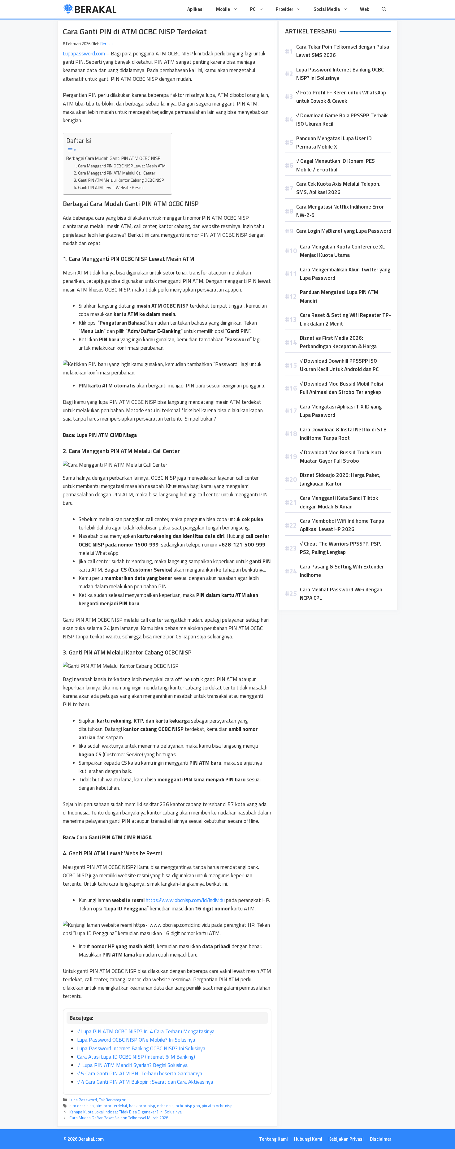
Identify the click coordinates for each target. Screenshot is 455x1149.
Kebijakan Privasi (346, 1139)
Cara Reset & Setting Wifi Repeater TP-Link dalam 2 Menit (345, 319)
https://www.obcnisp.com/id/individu (185, 900)
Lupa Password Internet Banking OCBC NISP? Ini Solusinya (340, 74)
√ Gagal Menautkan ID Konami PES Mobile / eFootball (335, 165)
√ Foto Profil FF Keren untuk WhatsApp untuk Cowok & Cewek (341, 97)
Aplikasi (195, 9)
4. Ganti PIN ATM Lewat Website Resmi (109, 187)
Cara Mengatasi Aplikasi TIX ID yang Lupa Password (341, 411)
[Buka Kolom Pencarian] (383, 9)
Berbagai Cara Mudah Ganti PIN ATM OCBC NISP (113, 158)
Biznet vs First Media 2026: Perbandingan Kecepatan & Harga (338, 342)
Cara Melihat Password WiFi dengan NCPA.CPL (341, 593)
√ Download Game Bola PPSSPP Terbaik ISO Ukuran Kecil (342, 119)
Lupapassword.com (84, 54)
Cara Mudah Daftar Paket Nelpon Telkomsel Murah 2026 (118, 1118)
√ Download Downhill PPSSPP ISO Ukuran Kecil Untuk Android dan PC (339, 365)
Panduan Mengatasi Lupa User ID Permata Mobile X (334, 142)
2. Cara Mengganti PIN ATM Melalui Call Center (114, 173)
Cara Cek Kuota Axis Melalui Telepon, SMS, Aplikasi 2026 (338, 188)
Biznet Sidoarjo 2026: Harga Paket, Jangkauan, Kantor (340, 479)
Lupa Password (83, 1100)
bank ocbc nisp (142, 1106)
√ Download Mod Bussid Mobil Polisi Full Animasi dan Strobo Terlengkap (341, 388)
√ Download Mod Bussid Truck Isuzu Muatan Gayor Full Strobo (341, 456)
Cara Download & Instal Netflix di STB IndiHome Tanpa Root (343, 433)
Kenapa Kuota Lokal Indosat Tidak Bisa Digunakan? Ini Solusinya (125, 1112)
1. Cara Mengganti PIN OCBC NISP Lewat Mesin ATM (120, 165)
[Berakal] (90, 9)
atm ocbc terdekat (111, 1106)
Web (364, 9)
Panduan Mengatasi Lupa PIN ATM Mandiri (339, 296)
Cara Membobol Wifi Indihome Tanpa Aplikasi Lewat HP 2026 (342, 525)
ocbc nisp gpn (188, 1106)
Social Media (327, 9)
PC (253, 9)
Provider (284, 9)
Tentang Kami (273, 1139)
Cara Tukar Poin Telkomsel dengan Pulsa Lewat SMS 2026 (342, 51)
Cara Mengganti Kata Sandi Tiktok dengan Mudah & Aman (339, 502)
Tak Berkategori (113, 1100)
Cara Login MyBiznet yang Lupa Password (343, 231)
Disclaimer (381, 1139)
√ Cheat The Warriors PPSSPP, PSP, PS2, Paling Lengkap (340, 548)
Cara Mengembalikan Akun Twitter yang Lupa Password (345, 274)
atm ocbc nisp (81, 1106)
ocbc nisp (165, 1106)
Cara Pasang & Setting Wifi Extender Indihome (342, 571)
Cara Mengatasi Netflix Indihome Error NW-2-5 (340, 211)
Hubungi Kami (308, 1139)
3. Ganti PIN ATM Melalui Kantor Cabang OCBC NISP (119, 180)
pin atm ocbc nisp (217, 1106)
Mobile (223, 9)
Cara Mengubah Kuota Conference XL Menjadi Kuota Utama (342, 251)
